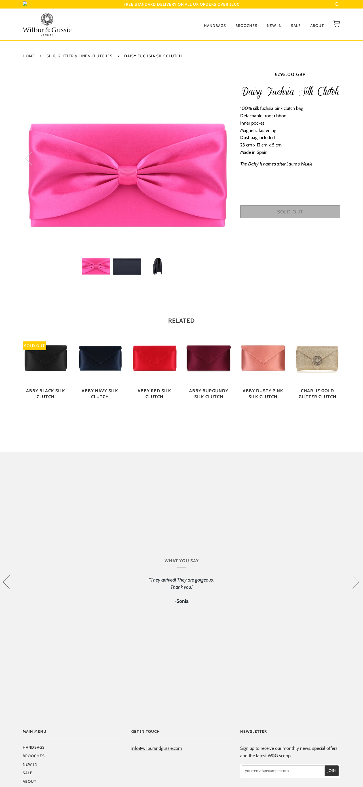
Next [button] (221, 158)
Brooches (246, 25)
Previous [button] (32, 158)
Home (29, 56)
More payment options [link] (290, 242)
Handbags (215, 25)
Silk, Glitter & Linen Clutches (80, 56)
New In (274, 25)
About (317, 25)
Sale (296, 25)
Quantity (290, 180)
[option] (127, 158)
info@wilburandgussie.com (156, 748)
